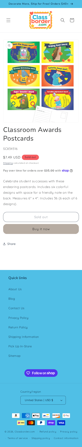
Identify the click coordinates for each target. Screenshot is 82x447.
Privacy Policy (18, 318)
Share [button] (11, 244)
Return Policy (18, 327)
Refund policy (48, 431)
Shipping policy (41, 438)
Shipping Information (23, 337)
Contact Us (16, 308)
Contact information (66, 438)
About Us (15, 289)
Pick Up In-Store (20, 346)
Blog (11, 299)
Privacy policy (68, 431)
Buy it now (41, 229)
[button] (8, 20)
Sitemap (14, 356)
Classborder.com (25, 431)
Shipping (8, 163)
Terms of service (18, 438)
